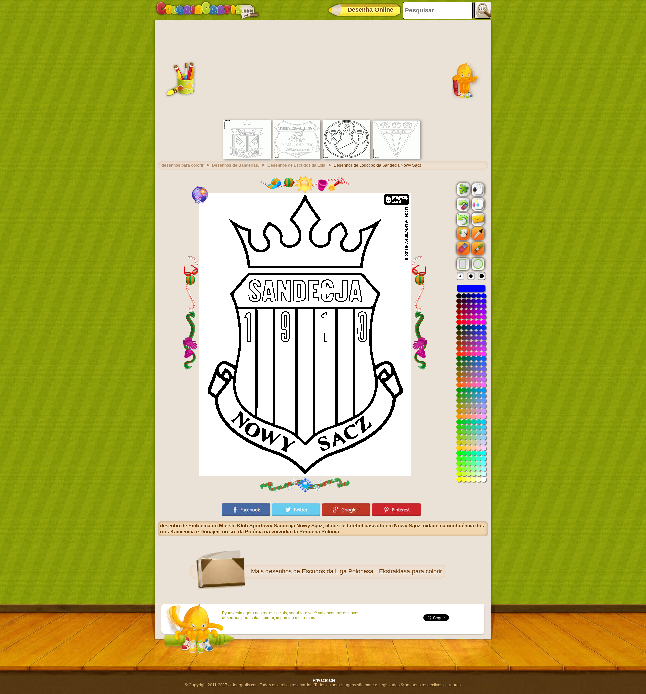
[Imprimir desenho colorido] (477, 204)
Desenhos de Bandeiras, (235, 165)
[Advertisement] (323, 69)
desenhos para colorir (183, 165)
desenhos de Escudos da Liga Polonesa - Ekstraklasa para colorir (353, 571)
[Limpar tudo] (462, 204)
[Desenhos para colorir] (207, 10)
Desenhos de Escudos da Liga (296, 165)
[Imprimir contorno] (477, 189)
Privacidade (324, 680)
